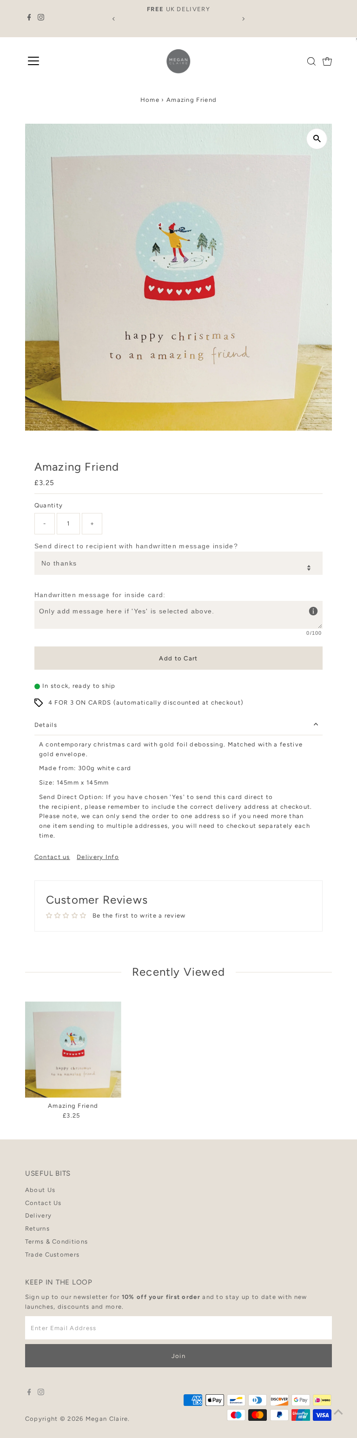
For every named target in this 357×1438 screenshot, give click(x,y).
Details (45, 724)
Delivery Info (98, 857)
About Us (40, 1189)
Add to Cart (178, 658)
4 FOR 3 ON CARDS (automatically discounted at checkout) (146, 702)
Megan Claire (107, 1418)
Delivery (38, 1215)
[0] (327, 61)
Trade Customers (52, 1254)
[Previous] (114, 18)
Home (149, 99)
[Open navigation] (33, 61)
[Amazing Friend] (73, 1049)
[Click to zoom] (316, 138)
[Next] (242, 18)
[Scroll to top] (338, 1412)
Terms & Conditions (56, 1241)
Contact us (52, 857)
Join (178, 1355)
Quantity (48, 505)
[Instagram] (40, 18)
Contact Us (43, 1202)
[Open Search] (311, 61)
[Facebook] (29, 18)
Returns (37, 1228)
